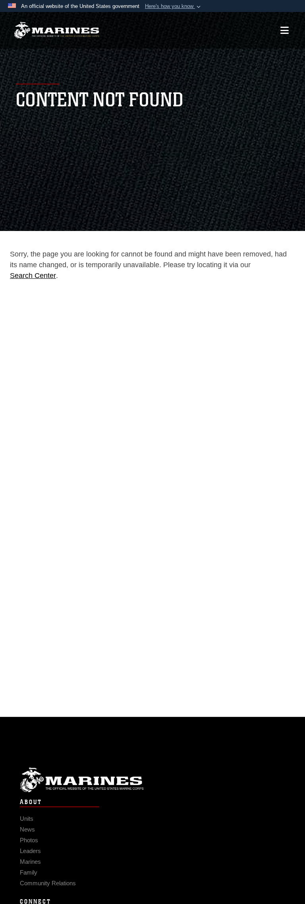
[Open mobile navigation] (284, 30)
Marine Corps (152, 780)
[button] (173, 6)
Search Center (33, 276)
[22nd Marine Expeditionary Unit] (56, 30)
